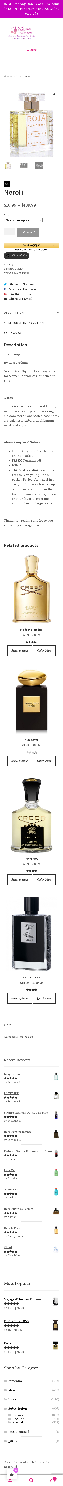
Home (10, 76)
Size (6, 215)
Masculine (15, 1390)
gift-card (14, 1441)
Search (31, 1480)
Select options (19, 650)
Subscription (17, 1408)
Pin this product (21, 294)
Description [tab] (14, 312)
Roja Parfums (20, 273)
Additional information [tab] (24, 323)
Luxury (17, 1415)
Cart (48, 1477)
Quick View (44, 650)
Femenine (15, 1381)
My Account (10, 1480)
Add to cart (28, 232)
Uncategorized (18, 1431)
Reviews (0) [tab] (13, 333)
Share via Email (20, 298)
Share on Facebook (22, 289)
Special (17, 1422)
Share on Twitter (21, 284)
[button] (54, 94)
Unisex (19, 76)
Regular (18, 1418)
